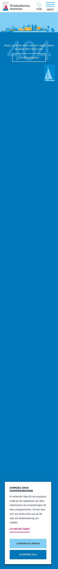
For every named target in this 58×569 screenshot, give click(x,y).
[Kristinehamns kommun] (16, 6)
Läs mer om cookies (20, 529)
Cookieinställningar (28, 543)
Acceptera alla (28, 554)
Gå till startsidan (29, 57)
